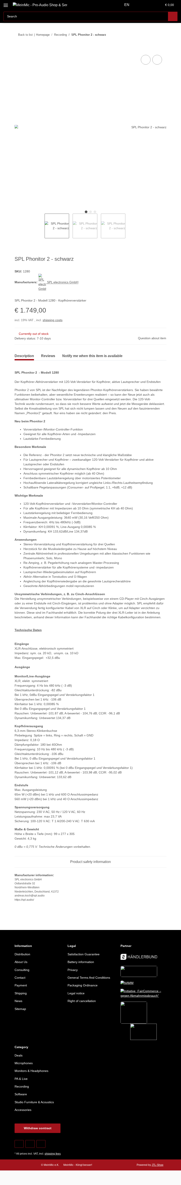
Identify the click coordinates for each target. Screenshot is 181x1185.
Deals (19, 1055)
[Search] (172, 16)
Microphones (24, 1063)
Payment (21, 985)
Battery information (81, 962)
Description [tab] (24, 356)
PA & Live (21, 1079)
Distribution (22, 954)
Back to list (25, 34)
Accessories (23, 1110)
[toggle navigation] (6, 3)
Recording (22, 1086)
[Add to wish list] (157, 60)
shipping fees (53, 1153)
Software (21, 1094)
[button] (141, 4)
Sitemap (20, 1009)
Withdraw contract (37, 1128)
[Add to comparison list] (146, 60)
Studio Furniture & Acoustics (34, 1102)
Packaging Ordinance (83, 985)
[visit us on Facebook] (19, 1144)
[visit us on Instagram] (40, 1144)
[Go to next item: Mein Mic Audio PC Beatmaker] (161, 34)
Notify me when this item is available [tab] (92, 356)
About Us (21, 962)
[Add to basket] (18, 49)
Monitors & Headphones (31, 1071)
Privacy (73, 970)
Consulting (22, 970)
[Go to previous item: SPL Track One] (152, 34)
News (18, 1001)
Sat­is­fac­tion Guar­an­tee (84, 954)
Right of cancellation (82, 1001)
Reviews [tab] (48, 356)
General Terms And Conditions (89, 977)
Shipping (21, 993)
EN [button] (126, 5)
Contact (20, 977)
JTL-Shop (157, 1164)
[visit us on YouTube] (29, 1144)
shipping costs (52, 320)
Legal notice (76, 993)
